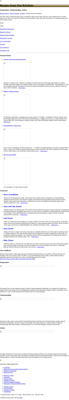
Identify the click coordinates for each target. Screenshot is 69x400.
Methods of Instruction (10, 371)
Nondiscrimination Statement (12, 382)
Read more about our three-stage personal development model (17, 259)
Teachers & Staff (8, 386)
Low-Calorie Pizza (5, 41)
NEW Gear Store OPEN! (10, 154)
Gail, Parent (8, 218)
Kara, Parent (8, 228)
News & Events (8, 388)
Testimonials (7, 391)
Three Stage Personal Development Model (16, 369)
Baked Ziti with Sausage (7, 29)
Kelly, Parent (8, 240)
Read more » (22, 88)
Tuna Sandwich (4, 47)
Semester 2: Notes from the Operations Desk (15, 59)
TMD (20, 397)
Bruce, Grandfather (11, 194)
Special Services (8, 372)
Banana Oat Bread (5, 32)
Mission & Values (9, 375)
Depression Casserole (6, 38)
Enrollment (7, 367)
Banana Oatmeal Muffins (7, 35)
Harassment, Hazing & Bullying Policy (15, 383)
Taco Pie (2, 44)
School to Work (8, 379)
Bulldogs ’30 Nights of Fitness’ (11, 91)
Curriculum (7, 377)
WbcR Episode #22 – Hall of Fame (12, 125)
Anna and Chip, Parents (13, 206)
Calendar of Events (9, 380)
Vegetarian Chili (4, 50)
